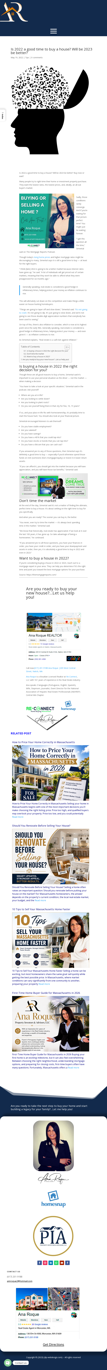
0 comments (37, 57)
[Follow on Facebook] (39, 1263)
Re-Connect (71, 676)
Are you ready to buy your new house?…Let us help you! (46, 359)
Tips (27, 57)
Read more (17, 816)
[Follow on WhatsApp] (56, 1263)
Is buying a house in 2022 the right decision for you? (47, 351)
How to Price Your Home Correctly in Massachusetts (43, 742)
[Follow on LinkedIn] (50, 1263)
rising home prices (42, 257)
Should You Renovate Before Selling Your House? (41, 825)
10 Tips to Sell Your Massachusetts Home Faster (41, 909)
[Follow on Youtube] (62, 1263)
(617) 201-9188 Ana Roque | (47, 668)
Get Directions (53, 1344)
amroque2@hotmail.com (19, 1281)
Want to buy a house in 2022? (38, 356)
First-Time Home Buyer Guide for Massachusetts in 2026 (46, 992)
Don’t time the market (35, 354)
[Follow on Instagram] (45, 1263)
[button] (2, 115)
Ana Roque (31, 676)
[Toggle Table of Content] (66, 347)
